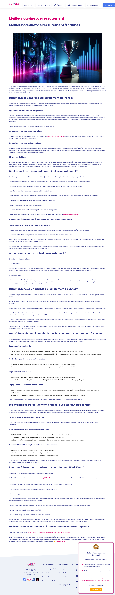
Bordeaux (35, 532)
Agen (29, 532)
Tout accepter (96, 589)
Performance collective (49, 581)
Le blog (61, 569)
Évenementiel (46, 577)
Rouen (62, 532)
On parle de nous (64, 573)
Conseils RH (45, 573)
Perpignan (57, 532)
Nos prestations (43, 5)
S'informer (58, 5)
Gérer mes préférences (96, 585)
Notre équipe (63, 577)
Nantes (47, 532)
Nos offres (28, 5)
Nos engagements (64, 585)
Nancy (43, 532)
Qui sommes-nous (74, 5)
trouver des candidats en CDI (55, 136)
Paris (51, 532)
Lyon (39, 532)
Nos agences (92, 5)
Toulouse (67, 532)
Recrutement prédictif (49, 569)
